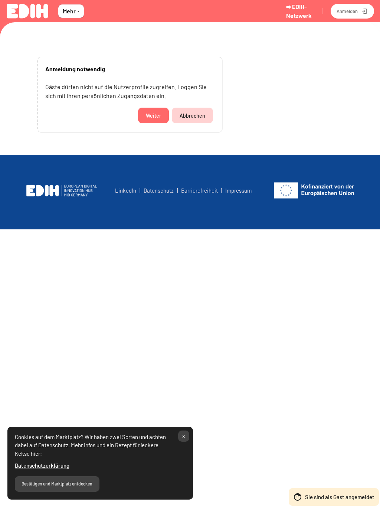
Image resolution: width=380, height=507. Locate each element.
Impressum (238, 190)
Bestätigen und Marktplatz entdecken (57, 483)
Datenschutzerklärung (42, 465)
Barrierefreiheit (199, 190)
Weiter (153, 115)
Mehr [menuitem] (69, 10)
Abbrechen (192, 115)
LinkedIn (125, 190)
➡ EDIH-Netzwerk (299, 11)
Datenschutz (160, 190)
